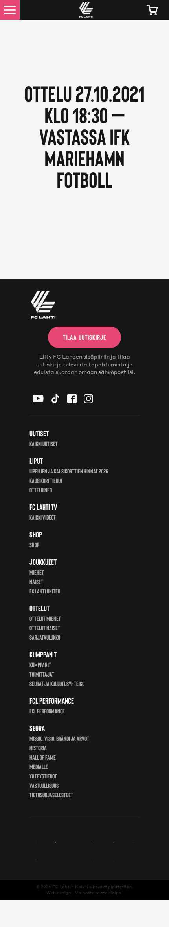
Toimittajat (41, 674)
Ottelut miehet (45, 618)
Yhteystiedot (43, 776)
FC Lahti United (44, 591)
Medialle (38, 766)
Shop (34, 544)
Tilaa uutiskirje (84, 337)
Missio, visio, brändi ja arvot (59, 738)
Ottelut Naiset (44, 627)
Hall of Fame (42, 757)
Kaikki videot (42, 517)
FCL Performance (47, 711)
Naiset (36, 581)
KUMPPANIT (40, 664)
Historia (38, 747)
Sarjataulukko (44, 637)
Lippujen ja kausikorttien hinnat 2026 (68, 471)
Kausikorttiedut (46, 480)
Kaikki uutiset (43, 443)
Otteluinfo (40, 489)
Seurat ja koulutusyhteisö (56, 683)
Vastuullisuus (44, 785)
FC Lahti (61, 886)
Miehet (36, 572)
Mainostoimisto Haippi (99, 892)
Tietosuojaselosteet (51, 794)
